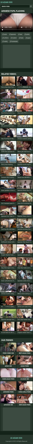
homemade (14, 41)
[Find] (31, 6)
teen (21, 34)
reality (6, 41)
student (14, 38)
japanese (13, 34)
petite (27, 34)
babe (22, 38)
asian (5, 34)
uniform (6, 38)
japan (28, 38)
